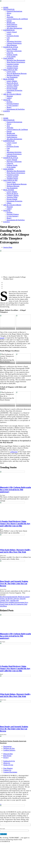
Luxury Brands (12, 49)
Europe (9, 20)
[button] (15, 115)
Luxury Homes (12, 81)
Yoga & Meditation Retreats (17, 73)
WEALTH (6, 100)
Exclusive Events (13, 36)
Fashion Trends (12, 54)
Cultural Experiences (14, 43)
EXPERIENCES (9, 30)
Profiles (9, 101)
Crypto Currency (13, 105)
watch (2, 338)
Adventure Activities (14, 41)
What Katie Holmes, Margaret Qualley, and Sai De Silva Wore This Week (15, 551)
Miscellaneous (12, 45)
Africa (9, 13)
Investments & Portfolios (16, 109)
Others (9, 92)
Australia (10, 17)
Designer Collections (14, 51)
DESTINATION (8, 9)
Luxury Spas (11, 71)
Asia (8, 15)
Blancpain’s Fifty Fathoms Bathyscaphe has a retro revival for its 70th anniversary (15, 489)
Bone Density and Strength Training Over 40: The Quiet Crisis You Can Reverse (14, 583)
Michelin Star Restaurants (16, 60)
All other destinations (14, 28)
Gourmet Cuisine (13, 64)
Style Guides (11, 56)
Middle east (11, 22)
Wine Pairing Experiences (16, 62)
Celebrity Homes (13, 85)
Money (9, 107)
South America (12, 26)
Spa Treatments (12, 77)
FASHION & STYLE (10, 47)
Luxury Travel (12, 32)
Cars (8, 37)
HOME (5, 7)
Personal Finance (13, 103)
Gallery (9, 98)
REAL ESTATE (8, 79)
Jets (8, 39)
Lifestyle (10, 52)
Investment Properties (14, 90)
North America (12, 24)
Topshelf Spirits (12, 68)
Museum (10, 96)
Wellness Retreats (13, 75)
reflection (14, 452)
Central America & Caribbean (17, 19)
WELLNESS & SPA (10, 69)
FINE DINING (8, 58)
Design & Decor (12, 83)
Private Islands (12, 88)
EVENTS (6, 111)
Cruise (9, 34)
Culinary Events (12, 66)
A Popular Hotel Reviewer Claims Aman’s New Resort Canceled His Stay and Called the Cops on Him (15, 523)
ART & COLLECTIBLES (12, 94)
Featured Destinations (14, 11)
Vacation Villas (12, 86)
